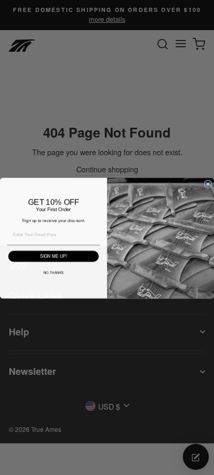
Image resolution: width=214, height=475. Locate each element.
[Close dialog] (208, 183)
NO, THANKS (54, 271)
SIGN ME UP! (53, 255)
